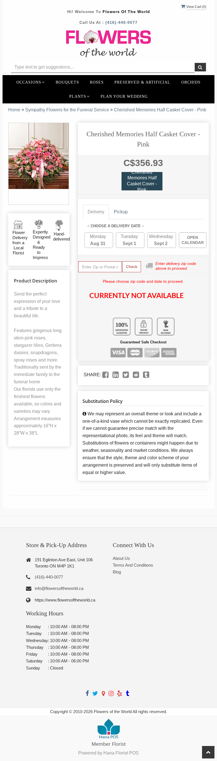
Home (14, 109)
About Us (121, 558)
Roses (97, 82)
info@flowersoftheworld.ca (59, 588)
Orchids (191, 82)
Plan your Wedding (124, 96)
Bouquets (67, 82)
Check (131, 266)
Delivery (96, 211)
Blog (117, 571)
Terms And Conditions (133, 565)
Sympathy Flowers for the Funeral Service (67, 109)
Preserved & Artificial (142, 82)
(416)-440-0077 (121, 22)
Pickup (121, 211)
